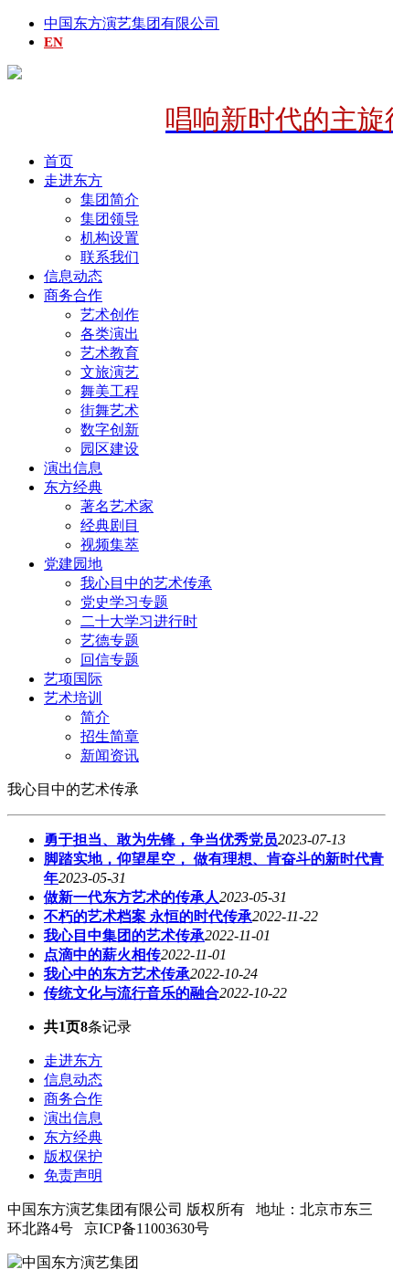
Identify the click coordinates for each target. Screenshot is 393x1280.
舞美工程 (109, 391)
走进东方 (73, 180)
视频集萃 (109, 544)
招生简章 (109, 736)
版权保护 (73, 1156)
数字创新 (109, 429)
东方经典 (73, 487)
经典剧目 (109, 525)
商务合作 (73, 295)
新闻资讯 (109, 755)
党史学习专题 (124, 602)
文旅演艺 (109, 372)
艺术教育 (109, 353)
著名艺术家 (117, 506)
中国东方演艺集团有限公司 (131, 23)
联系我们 (109, 257)
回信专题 (109, 659)
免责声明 (73, 1175)
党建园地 (73, 564)
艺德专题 (109, 640)
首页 (58, 161)
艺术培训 (73, 698)
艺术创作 (109, 314)
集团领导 (109, 218)
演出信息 (73, 468)
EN (53, 42)
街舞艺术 (109, 410)
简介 (95, 717)
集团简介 (109, 199)
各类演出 (109, 333)
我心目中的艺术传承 (146, 583)
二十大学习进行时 (138, 621)
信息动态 (73, 276)
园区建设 (109, 448)
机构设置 (109, 238)
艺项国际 (73, 679)
